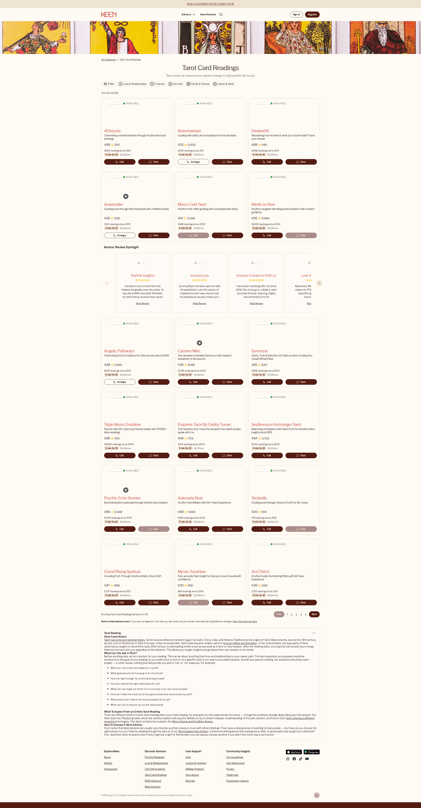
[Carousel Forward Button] (319, 283)
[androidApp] (312, 753)
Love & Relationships (156, 763)
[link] (125, 196)
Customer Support (196, 763)
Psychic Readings (154, 757)
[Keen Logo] (108, 14)
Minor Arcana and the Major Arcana (192, 721)
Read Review (142, 303)
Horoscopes (110, 769)
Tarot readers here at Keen (193, 731)
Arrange (195, 161)
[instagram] (288, 760)
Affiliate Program (195, 769)
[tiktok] (301, 760)
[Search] (221, 14)
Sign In (296, 14)
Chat (155, 161)
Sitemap (190, 781)
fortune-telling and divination (240, 643)
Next (314, 614)
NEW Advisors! (153, 781)
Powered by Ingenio (237, 781)
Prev (279, 614)
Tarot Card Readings (156, 775)
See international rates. (245, 621)
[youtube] (307, 760)
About (107, 757)
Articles (108, 763)
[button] (313, 633)
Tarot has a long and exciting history (124, 640)
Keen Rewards (208, 14)
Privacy (230, 769)
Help (188, 757)
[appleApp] (294, 753)
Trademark (232, 775)
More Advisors (153, 786)
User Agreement (235, 763)
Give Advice (192, 775)
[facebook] (294, 760)
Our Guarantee (234, 757)
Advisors (186, 14)
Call (122, 161)
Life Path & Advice (155, 769)
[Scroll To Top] (317, 795)
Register (312, 14)
